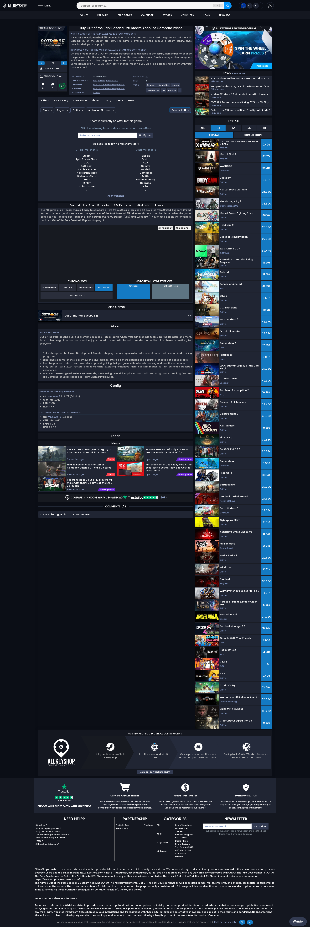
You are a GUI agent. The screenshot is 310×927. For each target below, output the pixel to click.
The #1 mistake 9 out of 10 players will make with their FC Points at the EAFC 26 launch (90, 482)
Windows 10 (54, 417)
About (95, 100)
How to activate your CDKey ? (51, 837)
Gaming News (107, 489)
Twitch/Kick (122, 825)
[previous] (41, 63)
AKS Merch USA (183, 850)
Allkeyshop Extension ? (48, 844)
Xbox (159, 833)
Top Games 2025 (184, 847)
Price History (61, 100)
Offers (45, 100)
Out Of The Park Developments (108, 84)
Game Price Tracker (181, 830)
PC (147, 76)
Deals (111, 459)
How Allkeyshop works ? (48, 828)
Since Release (49, 287)
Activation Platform (99, 110)
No (250, 922)
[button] (270, 5)
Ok (242, 922)
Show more (238, 73)
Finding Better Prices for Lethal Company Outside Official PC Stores (89, 466)
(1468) (162, 497)
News (131, 100)
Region (61, 110)
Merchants (122, 828)
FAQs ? (39, 840)
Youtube (148, 825)
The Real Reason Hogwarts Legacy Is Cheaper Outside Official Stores (89, 451)
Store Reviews (182, 844)
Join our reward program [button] (155, 772)
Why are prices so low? (48, 831)
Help (300, 921)
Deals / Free (181, 840)
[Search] (228, 5)
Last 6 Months (86, 287)
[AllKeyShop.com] (14, 5)
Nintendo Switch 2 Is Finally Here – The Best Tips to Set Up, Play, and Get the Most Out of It (168, 467)
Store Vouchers (183, 825)
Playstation (163, 842)
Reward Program (184, 834)
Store (46, 110)
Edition (77, 110)
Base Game (80, 100)
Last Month (103, 287)
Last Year (67, 287)
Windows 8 (53, 396)
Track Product (76, 295)
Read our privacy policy (226, 922)
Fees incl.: (177, 110)
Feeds (119, 100)
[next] (64, 63)
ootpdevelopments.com (105, 80)
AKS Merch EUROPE (180, 855)
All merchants (116, 195)
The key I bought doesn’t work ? (52, 834)
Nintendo (161, 851)
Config (108, 100)
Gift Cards (180, 837)
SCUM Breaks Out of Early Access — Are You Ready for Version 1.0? (167, 451)
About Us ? (41, 825)
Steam (96, 92)
